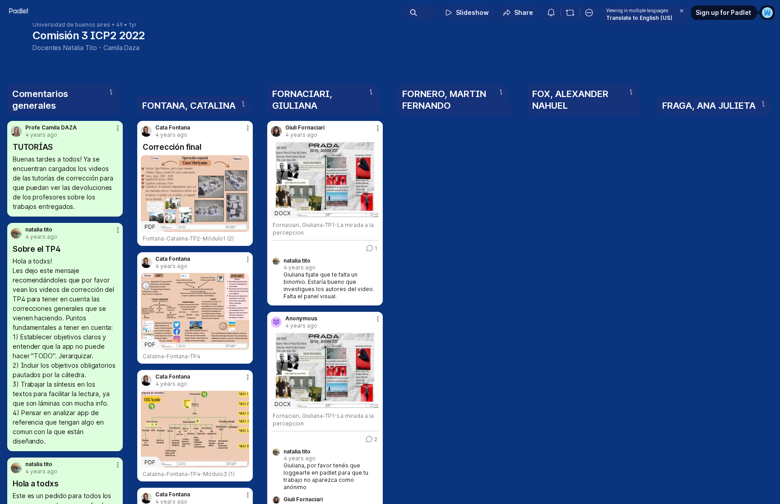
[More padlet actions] (589, 12)
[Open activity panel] (551, 12)
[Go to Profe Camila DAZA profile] (16, 131)
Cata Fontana (172, 128)
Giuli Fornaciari (305, 128)
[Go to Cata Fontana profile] (146, 131)
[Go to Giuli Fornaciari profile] (276, 131)
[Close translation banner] (681, 10)
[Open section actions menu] (111, 92)
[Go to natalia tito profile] (16, 233)
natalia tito (38, 230)
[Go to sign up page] (767, 12)
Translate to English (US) (639, 17)
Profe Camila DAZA (51, 128)
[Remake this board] (570, 12)
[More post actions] (118, 128)
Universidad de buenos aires (71, 25)
